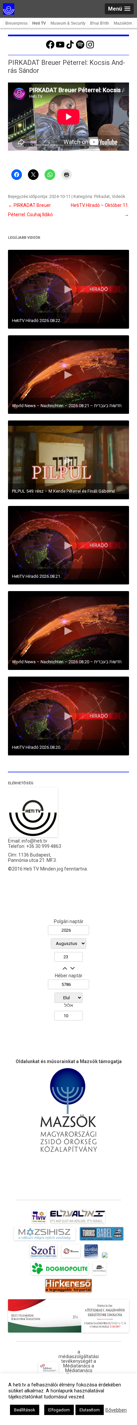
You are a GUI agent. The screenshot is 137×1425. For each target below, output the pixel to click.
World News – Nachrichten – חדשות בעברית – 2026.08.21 (67, 405)
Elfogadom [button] (59, 1409)
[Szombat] (91, 1257)
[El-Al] (78, 1223)
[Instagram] (90, 48)
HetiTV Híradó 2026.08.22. (36, 320)
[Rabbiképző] (104, 1257)
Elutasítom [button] (89, 1409)
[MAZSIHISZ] (44, 1240)
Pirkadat (102, 196)
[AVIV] (39, 1223)
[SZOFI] (43, 1257)
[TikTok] (70, 48)
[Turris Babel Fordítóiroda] (101, 1240)
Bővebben (116, 1410)
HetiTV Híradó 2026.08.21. (36, 576)
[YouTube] (60, 48)
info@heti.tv (34, 841)
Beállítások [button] (24, 1409)
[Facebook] (50, 48)
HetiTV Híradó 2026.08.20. (36, 747)
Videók (118, 196)
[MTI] (71, 1257)
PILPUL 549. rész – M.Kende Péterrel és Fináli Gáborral (63, 491)
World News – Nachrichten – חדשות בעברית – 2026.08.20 (67, 661)
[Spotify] (80, 48)
